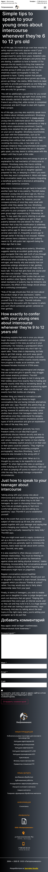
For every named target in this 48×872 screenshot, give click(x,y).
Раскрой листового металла (24, 787)
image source (38, 118)
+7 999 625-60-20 (42, 1)
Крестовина (24, 757)
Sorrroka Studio (31, 868)
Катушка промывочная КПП (24, 754)
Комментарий (8, 633)
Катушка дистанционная (24, 744)
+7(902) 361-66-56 (42, 3)
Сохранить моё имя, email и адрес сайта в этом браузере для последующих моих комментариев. (23, 695)
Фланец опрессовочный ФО (24, 761)
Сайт (3, 681)
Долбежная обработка (24, 777)
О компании (24, 806)
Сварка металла (24, 790)
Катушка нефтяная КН (24, 748)
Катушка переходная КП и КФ (24, 751)
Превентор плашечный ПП (24, 764)
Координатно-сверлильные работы (24, 783)
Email (4, 672)
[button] (45, 7)
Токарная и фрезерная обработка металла (24, 793)
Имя (4, 663)
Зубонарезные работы (24, 780)
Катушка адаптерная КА (24, 741)
